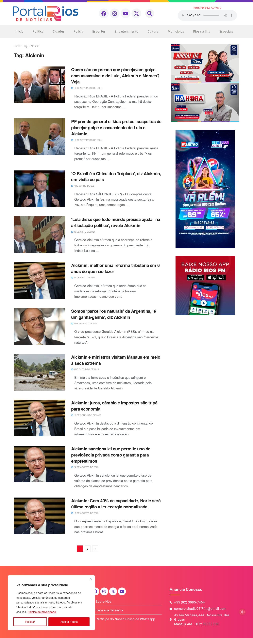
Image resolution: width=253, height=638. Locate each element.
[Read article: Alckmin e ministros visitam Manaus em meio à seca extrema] (39, 372)
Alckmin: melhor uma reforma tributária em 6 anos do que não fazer (115, 268)
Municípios (176, 31)
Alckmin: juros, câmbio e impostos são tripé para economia (114, 405)
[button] (149, 13)
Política (38, 31)
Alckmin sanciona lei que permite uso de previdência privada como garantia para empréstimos (110, 454)
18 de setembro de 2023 (87, 415)
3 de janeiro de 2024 (85, 323)
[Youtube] (125, 13)
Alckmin (35, 46)
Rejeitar (30, 622)
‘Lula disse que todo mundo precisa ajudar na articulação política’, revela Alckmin (115, 222)
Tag (25, 46)
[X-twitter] (136, 13)
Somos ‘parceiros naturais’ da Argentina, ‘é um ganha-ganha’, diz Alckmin (113, 314)
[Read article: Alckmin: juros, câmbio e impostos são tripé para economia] (39, 418)
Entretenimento (126, 31)
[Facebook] (104, 13)
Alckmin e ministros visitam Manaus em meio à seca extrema (115, 360)
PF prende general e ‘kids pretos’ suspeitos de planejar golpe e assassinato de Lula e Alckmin (116, 127)
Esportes (99, 31)
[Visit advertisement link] (205, 83)
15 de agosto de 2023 (85, 513)
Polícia (78, 31)
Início (19, 31)
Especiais (226, 31)
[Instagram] (115, 13)
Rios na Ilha (201, 31)
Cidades (58, 31)
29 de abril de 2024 (84, 277)
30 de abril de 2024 (84, 231)
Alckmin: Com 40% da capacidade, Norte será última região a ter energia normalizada (116, 503)
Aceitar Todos (69, 622)
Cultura (153, 31)
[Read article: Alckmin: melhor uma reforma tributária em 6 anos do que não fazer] (39, 280)
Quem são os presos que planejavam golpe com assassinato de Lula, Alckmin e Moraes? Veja (115, 75)
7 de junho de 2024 (84, 185)
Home (17, 46)
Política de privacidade (42, 612)
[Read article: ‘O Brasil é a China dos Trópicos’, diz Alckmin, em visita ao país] (39, 188)
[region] (51, 602)
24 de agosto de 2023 (85, 467)
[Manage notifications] (242, 612)
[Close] (90, 578)
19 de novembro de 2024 (87, 87)
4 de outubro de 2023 (86, 369)
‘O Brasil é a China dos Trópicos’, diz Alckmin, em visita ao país (116, 176)
